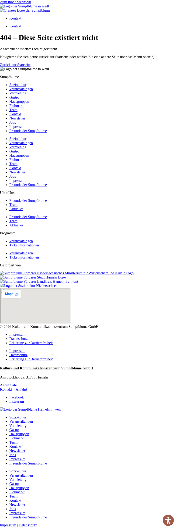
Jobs (12, 122)
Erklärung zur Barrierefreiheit (31, 343)
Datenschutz (18, 339)
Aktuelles (16, 209)
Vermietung (17, 93)
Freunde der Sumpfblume (28, 131)
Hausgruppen (19, 101)
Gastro (14, 97)
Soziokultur (17, 85)
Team (13, 110)
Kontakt (15, 18)
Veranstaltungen (21, 89)
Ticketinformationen (24, 245)
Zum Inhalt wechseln (15, 2)
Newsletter (17, 118)
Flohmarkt (16, 106)
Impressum (17, 127)
